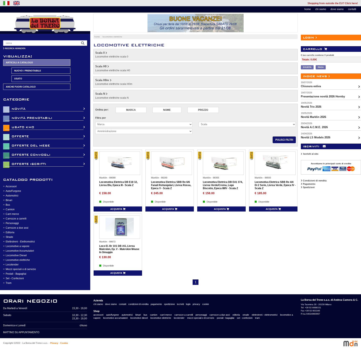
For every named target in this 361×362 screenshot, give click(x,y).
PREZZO (203, 109)
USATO (18, 78)
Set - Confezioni (15, 278)
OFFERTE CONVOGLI (30, 155)
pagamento (156, 304)
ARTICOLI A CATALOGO (19, 62)
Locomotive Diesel (16, 255)
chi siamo (320, 9)
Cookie (64, 343)
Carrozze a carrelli (16, 218)
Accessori (11, 186)
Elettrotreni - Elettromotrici (20, 241)
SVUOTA (307, 67)
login (188, 304)
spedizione (169, 304)
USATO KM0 (22, 127)
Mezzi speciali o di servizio (21, 269)
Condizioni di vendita (314, 180)
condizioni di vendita (138, 304)
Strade (9, 237)
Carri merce (12, 214)
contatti (352, 9)
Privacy (54, 343)
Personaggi (12, 223)
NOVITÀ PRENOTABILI (31, 118)
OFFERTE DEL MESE (30, 145)
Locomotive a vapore (17, 246)
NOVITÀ (18, 109)
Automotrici (12, 195)
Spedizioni (308, 187)
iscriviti (180, 304)
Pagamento (308, 184)
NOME (167, 109)
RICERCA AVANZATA (14, 48)
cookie (205, 304)
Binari (9, 200)
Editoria (10, 232)
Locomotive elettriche (18, 260)
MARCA (131, 109)
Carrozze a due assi (17, 227)
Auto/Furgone (13, 191)
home (307, 9)
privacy (196, 304)
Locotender (12, 264)
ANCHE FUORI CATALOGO (21, 86)
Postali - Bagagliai (16, 273)
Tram (8, 283)
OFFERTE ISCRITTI (28, 164)
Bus (8, 204)
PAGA (321, 67)
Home (97, 37)
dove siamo (337, 9)
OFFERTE (20, 136)
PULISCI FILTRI (284, 139)
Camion (10, 209)
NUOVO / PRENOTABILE (27, 70)
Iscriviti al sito (310, 154)
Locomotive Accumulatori (20, 250)
